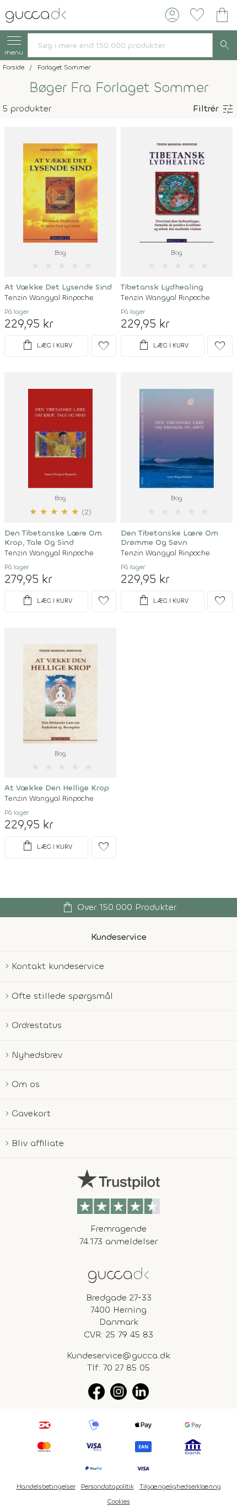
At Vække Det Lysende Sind (58, 287)
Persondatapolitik (107, 1486)
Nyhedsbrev (37, 1055)
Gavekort (31, 1113)
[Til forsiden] (36, 14)
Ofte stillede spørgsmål (62, 996)
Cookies (118, 1501)
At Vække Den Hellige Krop (56, 788)
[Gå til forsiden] (118, 1274)
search (224, 45)
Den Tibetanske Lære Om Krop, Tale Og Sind (53, 537)
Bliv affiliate (38, 1143)
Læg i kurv (46, 345)
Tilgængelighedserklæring (180, 1486)
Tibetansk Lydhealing (162, 287)
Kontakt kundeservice (58, 966)
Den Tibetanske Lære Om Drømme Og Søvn (169, 537)
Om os (26, 1084)
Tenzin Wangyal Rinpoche (49, 297)
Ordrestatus (37, 1025)
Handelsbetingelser (46, 1486)
